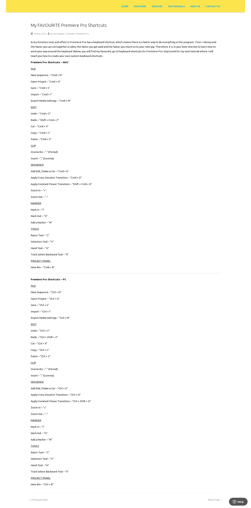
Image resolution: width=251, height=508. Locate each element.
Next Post (215, 499)
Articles (71, 33)
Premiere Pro (82, 33)
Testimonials (176, 6)
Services (157, 6)
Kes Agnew (59, 33)
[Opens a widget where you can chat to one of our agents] (238, 502)
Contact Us (213, 6)
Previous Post (38, 499)
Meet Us (195, 6)
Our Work (140, 6)
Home (124, 6)
